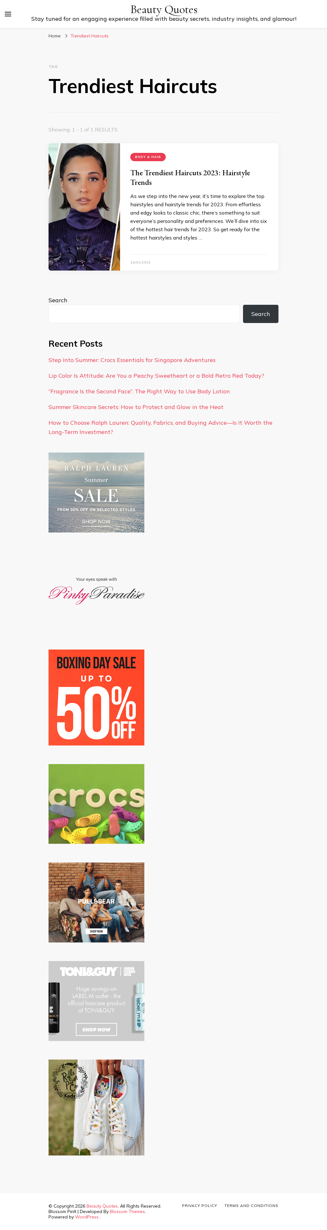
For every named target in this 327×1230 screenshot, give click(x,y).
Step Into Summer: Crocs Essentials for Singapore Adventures (132, 360)
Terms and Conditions (251, 1205)
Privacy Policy (199, 1205)
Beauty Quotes (164, 9)
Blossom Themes (127, 1211)
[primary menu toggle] (8, 14)
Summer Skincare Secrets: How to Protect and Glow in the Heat (136, 407)
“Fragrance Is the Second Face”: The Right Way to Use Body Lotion (139, 391)
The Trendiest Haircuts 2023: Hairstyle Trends (190, 177)
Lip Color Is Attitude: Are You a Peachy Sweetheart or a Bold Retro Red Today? (156, 375)
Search (58, 300)
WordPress (87, 1217)
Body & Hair (148, 157)
